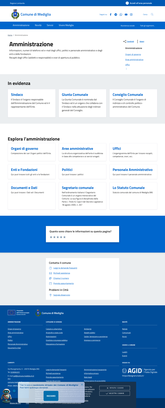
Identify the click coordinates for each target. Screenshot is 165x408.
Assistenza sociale (128, 25)
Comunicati (126, 332)
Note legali (88, 377)
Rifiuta (117, 388)
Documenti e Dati (14, 347)
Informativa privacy (91, 373)
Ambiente (87, 329)
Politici (10, 340)
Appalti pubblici (89, 332)
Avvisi (124, 336)
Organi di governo (14, 329)
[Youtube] (125, 14)
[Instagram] (130, 14)
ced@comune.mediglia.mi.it (23, 376)
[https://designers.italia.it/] (139, 370)
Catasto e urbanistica (54, 329)
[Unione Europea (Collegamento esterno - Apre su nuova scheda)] (19, 313)
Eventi (124, 355)
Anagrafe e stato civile (54, 332)
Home (10, 35)
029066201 (15, 372)
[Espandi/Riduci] (139, 68)
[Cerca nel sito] (152, 14)
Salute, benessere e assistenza (96, 336)
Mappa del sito (15, 403)
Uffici (10, 336)
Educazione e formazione (55, 344)
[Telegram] (114, 14)
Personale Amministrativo (18, 344)
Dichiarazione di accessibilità (94, 381)
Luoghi (124, 352)
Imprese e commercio (92, 340)
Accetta (116, 393)
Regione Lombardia (17, 3)
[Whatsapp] (119, 14)
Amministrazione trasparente (95, 369)
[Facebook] (109, 14)
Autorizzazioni (51, 336)
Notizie (124, 329)
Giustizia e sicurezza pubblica (56, 340)
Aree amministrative (15, 332)
